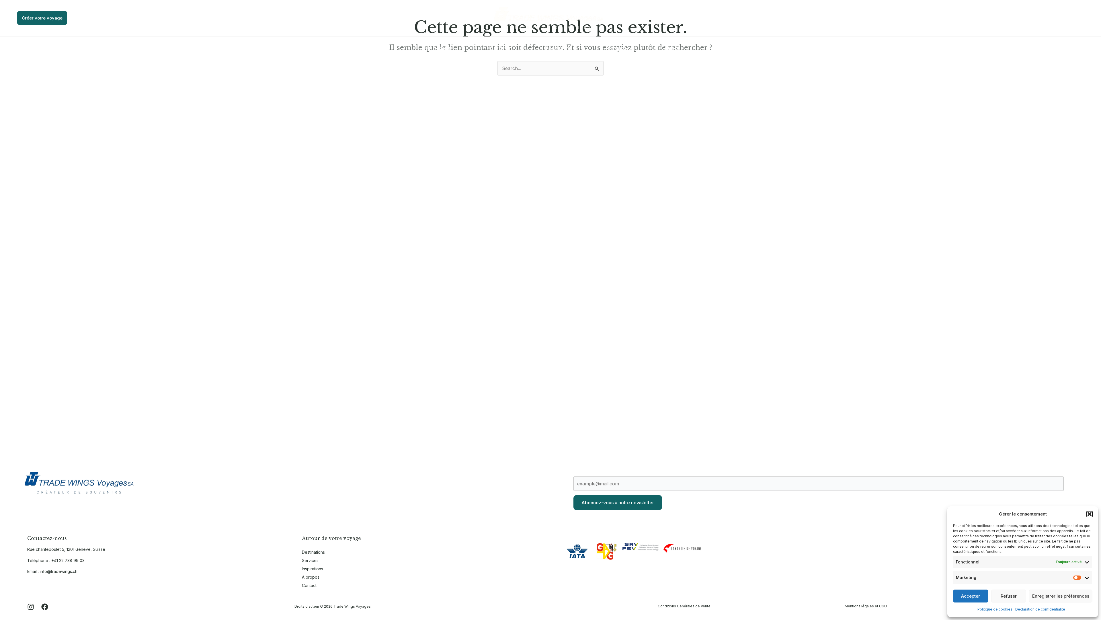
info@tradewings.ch (58, 571)
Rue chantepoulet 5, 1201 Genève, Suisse (66, 549)
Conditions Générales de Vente (684, 606)
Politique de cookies (994, 609)
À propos (310, 577)
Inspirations (312, 568)
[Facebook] (1088, 18)
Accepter (970, 596)
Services (310, 560)
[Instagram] (1079, 18)
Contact (309, 585)
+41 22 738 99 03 (68, 560)
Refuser (1009, 596)
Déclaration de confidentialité (1040, 609)
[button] (1089, 514)
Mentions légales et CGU (866, 606)
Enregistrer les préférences (1060, 596)
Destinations (313, 552)
